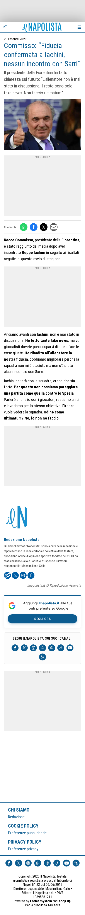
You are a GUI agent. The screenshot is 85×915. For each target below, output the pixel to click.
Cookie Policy (23, 826)
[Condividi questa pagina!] (5, 27)
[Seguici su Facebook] (15, 647)
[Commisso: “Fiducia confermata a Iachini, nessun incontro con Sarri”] (42, 125)
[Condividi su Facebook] (33, 227)
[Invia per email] (54, 227)
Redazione (16, 817)
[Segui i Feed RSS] (42, 657)
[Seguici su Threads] (51, 647)
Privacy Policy (25, 842)
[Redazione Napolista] (17, 517)
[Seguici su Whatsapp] (42, 647)
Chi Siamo (18, 810)
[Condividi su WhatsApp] (23, 227)
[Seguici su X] (24, 647)
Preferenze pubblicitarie (27, 833)
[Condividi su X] (44, 227)
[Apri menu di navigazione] (79, 27)
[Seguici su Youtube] (69, 647)
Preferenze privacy (23, 849)
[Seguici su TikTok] (60, 647)
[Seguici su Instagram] (33, 647)
